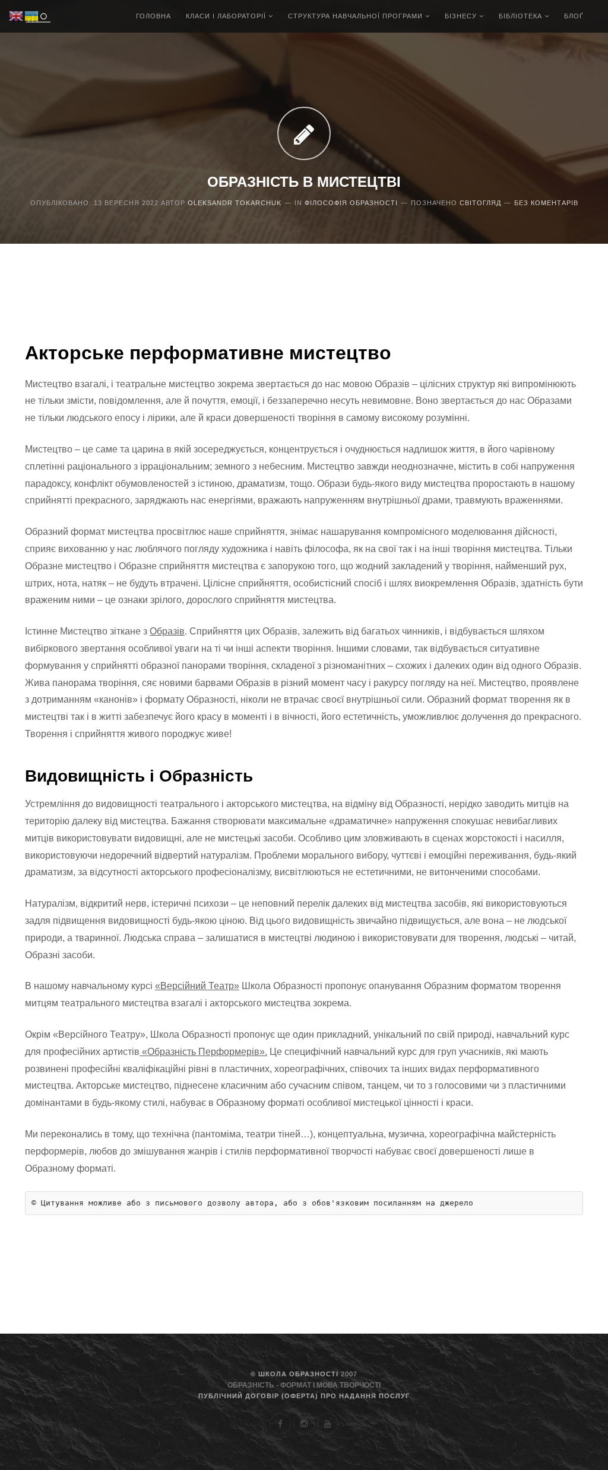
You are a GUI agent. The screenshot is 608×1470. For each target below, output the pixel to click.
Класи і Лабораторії (227, 16)
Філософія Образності (351, 202)
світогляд (480, 202)
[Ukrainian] (32, 15)
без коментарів (546, 202)
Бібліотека (521, 16)
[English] (16, 15)
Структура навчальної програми (356, 16)
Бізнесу (462, 16)
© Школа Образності (304, 1373)
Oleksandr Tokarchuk (234, 202)
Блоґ (573, 16)
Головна (153, 16)
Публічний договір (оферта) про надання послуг (304, 1395)
